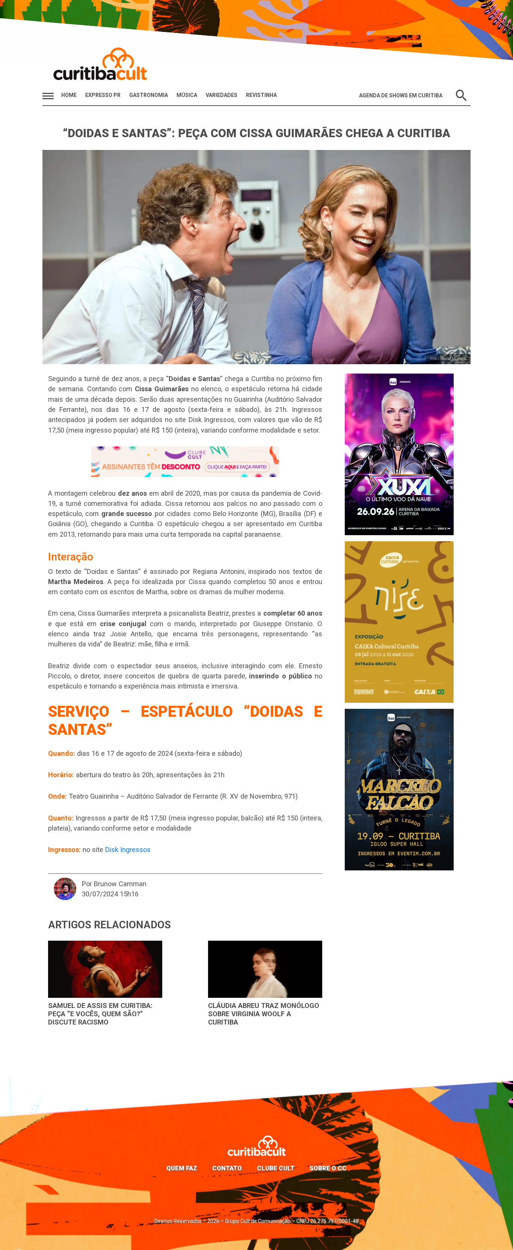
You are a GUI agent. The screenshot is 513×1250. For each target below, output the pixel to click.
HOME (69, 95)
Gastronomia (148, 95)
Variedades (221, 95)
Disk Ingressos (128, 850)
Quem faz (181, 1168)
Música (187, 95)
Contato (227, 1168)
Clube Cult (275, 1168)
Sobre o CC (328, 1168)
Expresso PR (103, 95)
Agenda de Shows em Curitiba (400, 95)
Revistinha (261, 95)
